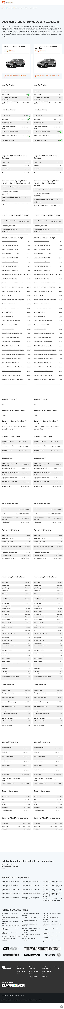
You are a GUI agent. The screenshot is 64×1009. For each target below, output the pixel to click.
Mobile (19, 974)
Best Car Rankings (33, 971)
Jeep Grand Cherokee (11, 7)
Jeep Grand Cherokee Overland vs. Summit (11, 894)
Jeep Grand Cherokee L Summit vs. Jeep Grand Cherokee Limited (52, 882)
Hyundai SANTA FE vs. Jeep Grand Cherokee (31, 935)
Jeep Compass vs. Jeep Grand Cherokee (9, 932)
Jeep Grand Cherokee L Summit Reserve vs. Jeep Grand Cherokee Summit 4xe (52, 894)
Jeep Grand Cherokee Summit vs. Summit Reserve (31, 882)
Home (3, 7)
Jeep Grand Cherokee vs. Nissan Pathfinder (30, 914)
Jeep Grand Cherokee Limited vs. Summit (10, 898)
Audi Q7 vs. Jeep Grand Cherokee (31, 918)
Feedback (44, 976)
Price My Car (32, 974)
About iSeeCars (46, 968)
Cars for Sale (20, 968)
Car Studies (32, 968)
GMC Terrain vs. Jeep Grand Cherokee (50, 936)
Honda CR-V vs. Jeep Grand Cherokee (50, 928)
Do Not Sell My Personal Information (29, 1000)
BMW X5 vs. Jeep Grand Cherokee (11, 925)
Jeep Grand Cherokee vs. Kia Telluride (50, 918)
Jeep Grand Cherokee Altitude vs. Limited (11, 882)
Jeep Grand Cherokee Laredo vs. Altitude (31, 886)
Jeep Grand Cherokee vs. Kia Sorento (30, 924)
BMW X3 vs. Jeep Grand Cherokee (52, 921)
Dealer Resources (33, 976)
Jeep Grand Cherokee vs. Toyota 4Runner (10, 922)
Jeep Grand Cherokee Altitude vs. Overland (31, 894)
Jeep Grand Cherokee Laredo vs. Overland (31, 890)
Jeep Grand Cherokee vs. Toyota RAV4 (52, 924)
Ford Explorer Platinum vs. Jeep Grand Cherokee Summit (30, 898)
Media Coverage (46, 971)
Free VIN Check (21, 971)
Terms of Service (10, 1000)
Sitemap (3, 1000)
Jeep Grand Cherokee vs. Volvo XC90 (51, 940)
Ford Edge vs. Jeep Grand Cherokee (11, 936)
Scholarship (45, 974)
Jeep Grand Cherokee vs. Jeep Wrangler (30, 920)
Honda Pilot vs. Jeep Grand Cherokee (9, 939)
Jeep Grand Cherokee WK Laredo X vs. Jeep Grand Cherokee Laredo (52, 899)
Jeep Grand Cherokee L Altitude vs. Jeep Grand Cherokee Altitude (52, 886)
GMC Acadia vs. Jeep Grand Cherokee (29, 939)
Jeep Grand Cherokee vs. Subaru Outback (51, 932)
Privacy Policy (17, 1000)
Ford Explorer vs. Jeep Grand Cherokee (9, 914)
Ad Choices (40, 1000)
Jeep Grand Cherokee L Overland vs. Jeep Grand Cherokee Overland (52, 890)
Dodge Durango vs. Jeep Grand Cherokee (10, 918)
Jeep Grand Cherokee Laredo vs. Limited (10, 890)
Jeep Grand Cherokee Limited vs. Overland (10, 886)
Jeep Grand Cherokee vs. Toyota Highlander (10, 928)
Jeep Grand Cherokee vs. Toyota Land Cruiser (52, 914)
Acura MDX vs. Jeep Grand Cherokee (29, 931)
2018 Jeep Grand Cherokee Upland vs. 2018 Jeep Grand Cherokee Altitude (11, 866)
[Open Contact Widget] (61, 1006)
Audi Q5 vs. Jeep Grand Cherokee (31, 928)
